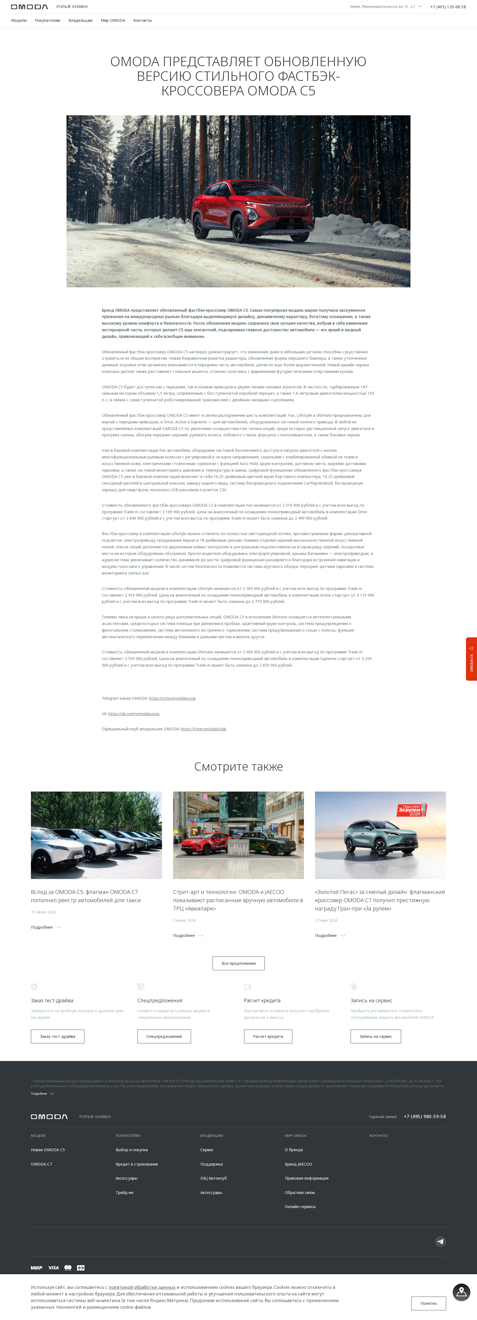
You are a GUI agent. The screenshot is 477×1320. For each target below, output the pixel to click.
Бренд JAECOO (298, 1164)
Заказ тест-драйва (57, 1036)
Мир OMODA (113, 20)
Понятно (428, 1303)
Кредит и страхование (137, 1164)
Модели (18, 20)
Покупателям (47, 20)
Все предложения (239, 963)
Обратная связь (300, 1192)
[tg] (440, 1241)
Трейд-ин (124, 1192)
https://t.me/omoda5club (203, 728)
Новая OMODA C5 (48, 1149)
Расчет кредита (268, 1036)
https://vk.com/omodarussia (133, 713)
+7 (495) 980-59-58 (425, 1116)
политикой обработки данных (142, 1287)
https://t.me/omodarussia (172, 698)
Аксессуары (126, 1178)
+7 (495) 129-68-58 (448, 7)
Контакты (142, 20)
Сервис (207, 1149)
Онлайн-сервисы (300, 1206)
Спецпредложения (164, 1036)
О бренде (294, 1149)
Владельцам (80, 20)
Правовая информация (306, 1178)
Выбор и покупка (132, 1149)
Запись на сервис (376, 1036)
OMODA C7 (41, 1164)
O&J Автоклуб (213, 1178)
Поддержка (211, 1164)
